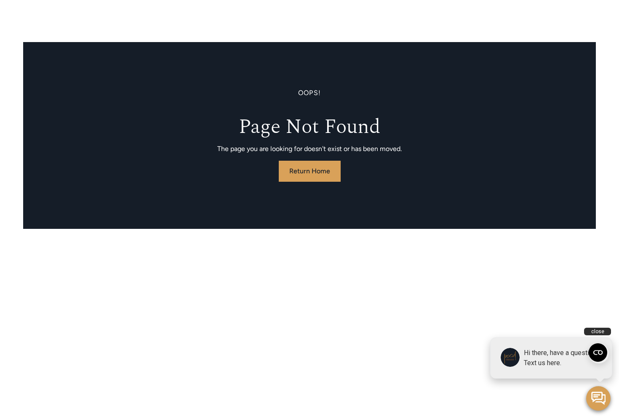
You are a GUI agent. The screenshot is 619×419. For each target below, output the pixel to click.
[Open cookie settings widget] (598, 352)
